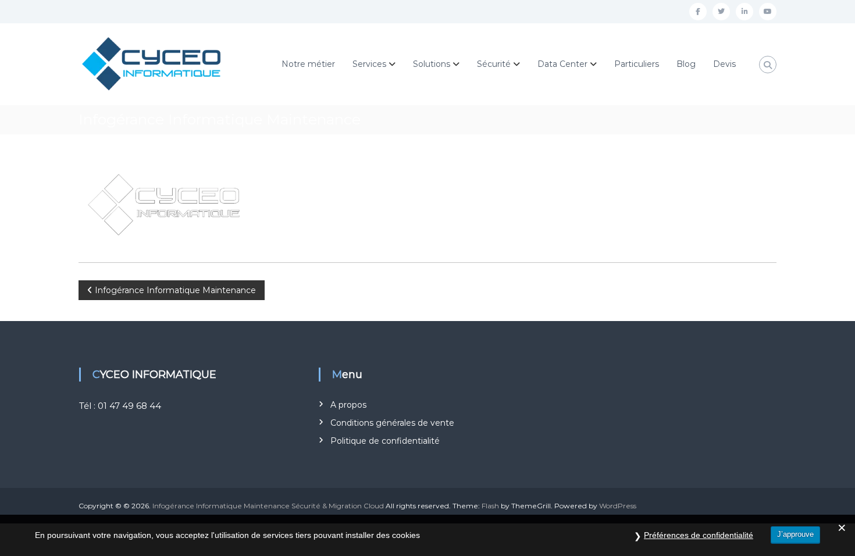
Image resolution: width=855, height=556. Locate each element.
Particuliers (636, 64)
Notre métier (308, 64)
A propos (348, 405)
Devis (724, 64)
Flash (490, 505)
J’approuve (795, 534)
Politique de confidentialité (385, 441)
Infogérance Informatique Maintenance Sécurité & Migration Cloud (268, 505)
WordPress (617, 505)
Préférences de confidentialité (698, 535)
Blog (686, 64)
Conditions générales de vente (392, 423)
